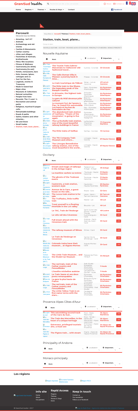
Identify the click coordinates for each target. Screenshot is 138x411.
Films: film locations (25, 62)
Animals (19, 42)
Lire (118, 68)
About (38, 397)
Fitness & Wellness (24, 64)
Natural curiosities (24, 94)
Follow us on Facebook (80, 400)
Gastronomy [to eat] (25, 69)
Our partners (40, 400)
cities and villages (24, 54)
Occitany (61, 48)
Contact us (76, 395)
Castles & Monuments (26, 49)
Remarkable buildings (25, 112)
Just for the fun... (23, 79)
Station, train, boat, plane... (28, 127)
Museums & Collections (26, 92)
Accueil (57, 34)
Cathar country (22, 52)
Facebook (118, 10)
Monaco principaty (115, 48)
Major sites (21, 89)
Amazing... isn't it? (24, 39)
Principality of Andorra (98, 48)
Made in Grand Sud (24, 87)
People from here (23, 97)
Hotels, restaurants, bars (27, 72)
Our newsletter (78, 397)
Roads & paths (22, 114)
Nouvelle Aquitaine (50, 48)
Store (53, 401)
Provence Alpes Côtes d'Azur (77, 48)
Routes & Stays (57, 9)
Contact (71, 10)
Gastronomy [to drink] (26, 67)
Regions (29, 9)
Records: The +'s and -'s (26, 99)
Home (18, 10)
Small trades (21, 124)
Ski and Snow (22, 122)
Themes (41, 9)
